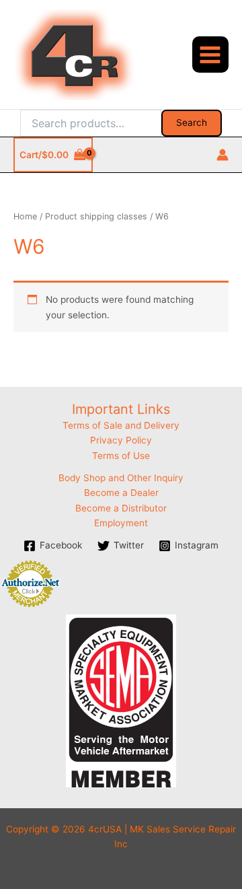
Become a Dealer (121, 492)
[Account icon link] (222, 155)
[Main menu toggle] (210, 54)
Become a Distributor (121, 508)
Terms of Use (121, 455)
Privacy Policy (121, 440)
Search (191, 122)
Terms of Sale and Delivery (121, 425)
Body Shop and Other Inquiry (121, 477)
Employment (121, 523)
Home (25, 216)
